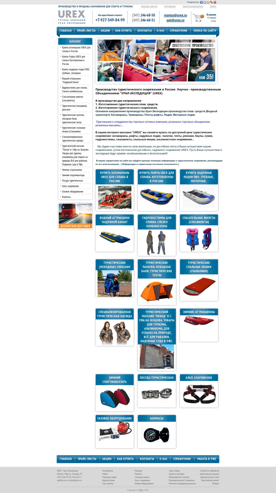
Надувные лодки (109, 477)
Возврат (215, 483)
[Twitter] (205, 2)
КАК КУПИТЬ (123, 30)
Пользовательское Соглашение (182, 480)
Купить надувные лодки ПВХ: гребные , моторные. (76, 71)
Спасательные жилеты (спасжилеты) (72, 98)
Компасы (66, 197)
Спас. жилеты (108, 483)
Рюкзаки (138, 470)
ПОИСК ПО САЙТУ (205, 30)
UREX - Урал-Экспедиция (67, 470)
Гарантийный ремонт (210, 480)
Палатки (138, 473)
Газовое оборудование (72, 191)
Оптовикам (170, 6)
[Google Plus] (215, 2)
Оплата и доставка (176, 473)
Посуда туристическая (72, 180)
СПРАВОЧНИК (178, 30)
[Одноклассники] (208, 2)
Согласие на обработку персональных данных (209, 472)
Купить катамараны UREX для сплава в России (76, 49)
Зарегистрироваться (193, 6)
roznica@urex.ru (175, 15)
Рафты (105, 473)
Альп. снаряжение (70, 186)
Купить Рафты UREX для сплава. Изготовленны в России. (73, 60)
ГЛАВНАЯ (66, 30)
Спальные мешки (142, 477)
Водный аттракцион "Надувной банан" (71, 80)
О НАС (161, 30)
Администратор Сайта (209, 477)
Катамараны (107, 470)
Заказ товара (174, 470)
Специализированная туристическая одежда (72, 138)
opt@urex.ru (175, 20)
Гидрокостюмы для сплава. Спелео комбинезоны (74, 89)
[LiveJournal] (211, 2)
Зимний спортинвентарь (73, 175)
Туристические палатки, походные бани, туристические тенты (73, 118)
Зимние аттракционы (72, 169)
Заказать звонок (149, 6)
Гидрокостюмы (108, 480)
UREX (140, 490)
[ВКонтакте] (201, 2)
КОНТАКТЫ (145, 30)
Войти (213, 6)
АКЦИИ (105, 30)
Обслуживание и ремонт (179, 477)
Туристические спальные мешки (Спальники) (73, 129)
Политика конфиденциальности (182, 483)
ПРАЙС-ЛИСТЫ (86, 30)
